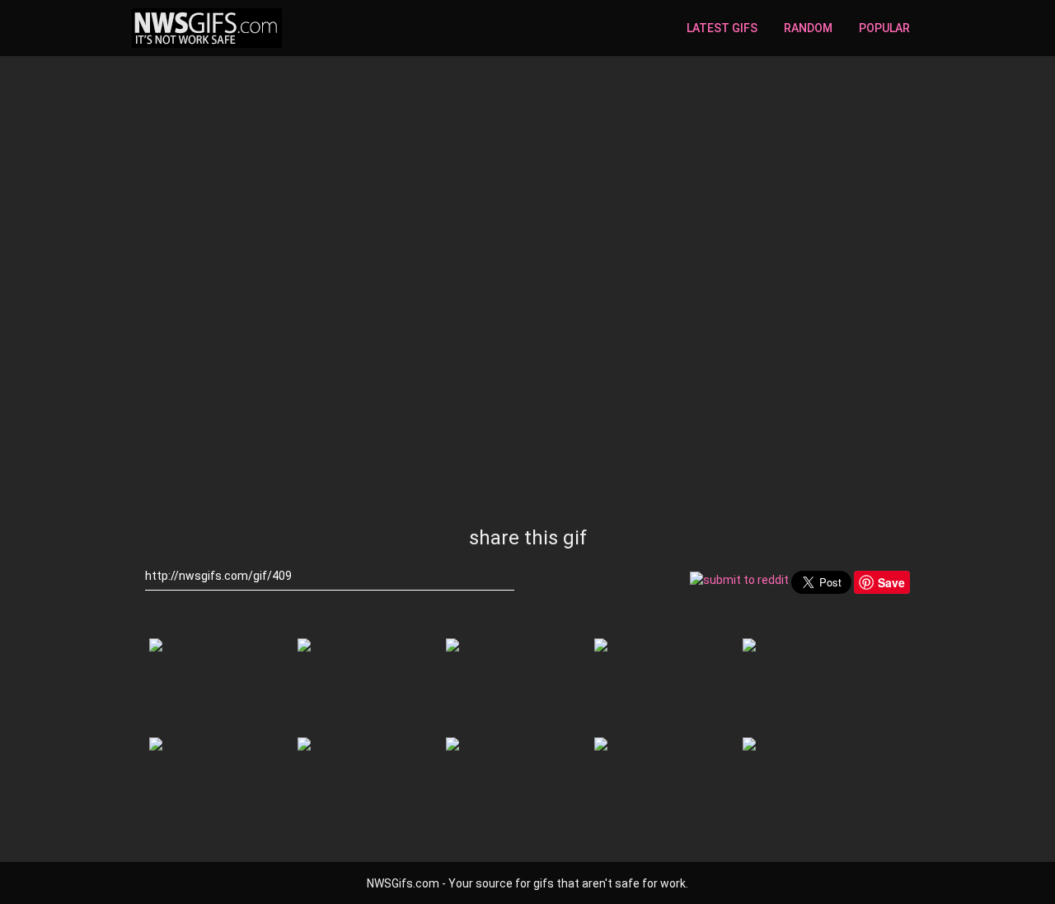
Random (808, 28)
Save (891, 582)
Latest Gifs (722, 28)
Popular (884, 28)
